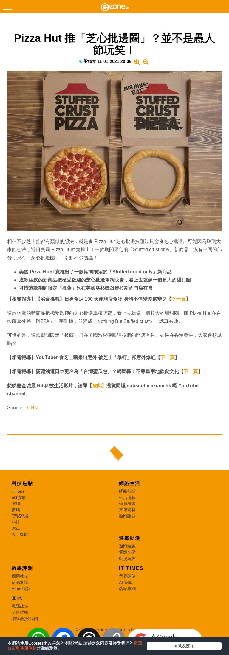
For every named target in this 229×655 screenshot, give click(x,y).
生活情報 (127, 497)
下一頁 (178, 298)
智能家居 (20, 516)
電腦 (16, 503)
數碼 (16, 509)
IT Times (131, 568)
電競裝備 (127, 552)
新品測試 (20, 582)
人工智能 (20, 534)
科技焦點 (22, 483)
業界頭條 (127, 576)
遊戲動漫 (129, 538)
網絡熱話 (127, 491)
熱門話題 (127, 516)
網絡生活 (129, 483)
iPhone (18, 491)
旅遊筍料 (127, 509)
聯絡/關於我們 (25, 618)
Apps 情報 (21, 588)
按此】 (99, 385)
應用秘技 (20, 576)
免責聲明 (20, 612)
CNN (32, 407)
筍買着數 (127, 503)
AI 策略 (125, 582)
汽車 (16, 528)
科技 (16, 522)
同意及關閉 (184, 645)
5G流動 (19, 497)
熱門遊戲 (127, 546)
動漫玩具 (127, 558)
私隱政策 (20, 606)
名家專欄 (127, 588)
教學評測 (22, 568)
